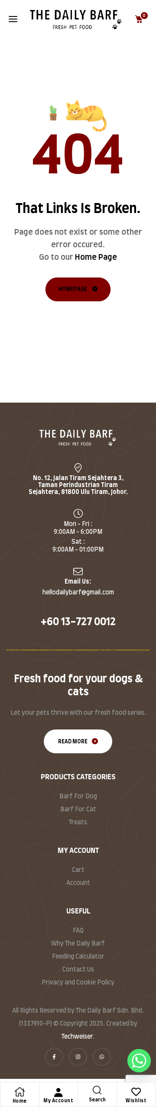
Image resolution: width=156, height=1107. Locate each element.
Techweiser (77, 1037)
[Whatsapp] (102, 1057)
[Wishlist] (136, 1092)
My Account (58, 1100)
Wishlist (136, 1100)
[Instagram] (78, 1057)
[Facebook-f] (54, 1057)
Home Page (96, 257)
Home (20, 1101)
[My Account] (58, 1092)
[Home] (19, 1092)
